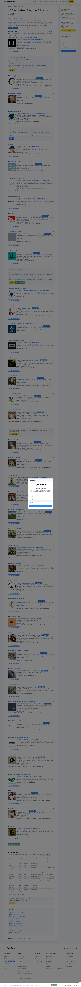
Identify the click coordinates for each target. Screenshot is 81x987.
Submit (40, 506)
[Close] (51, 480)
